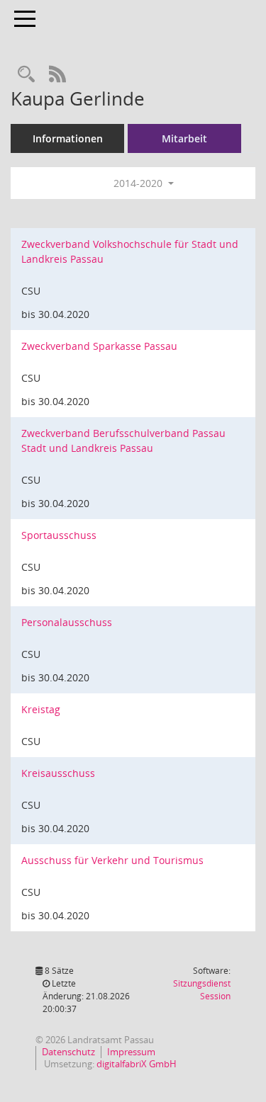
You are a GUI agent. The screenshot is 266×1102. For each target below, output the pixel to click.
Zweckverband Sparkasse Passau (99, 346)
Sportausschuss (58, 535)
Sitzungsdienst (202, 989)
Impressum (131, 1051)
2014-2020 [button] (139, 183)
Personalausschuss (66, 622)
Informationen (68, 138)
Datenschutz (68, 1051)
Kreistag (40, 709)
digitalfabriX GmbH (136, 1063)
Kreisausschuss (58, 773)
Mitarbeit (184, 138)
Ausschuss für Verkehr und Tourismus (112, 860)
